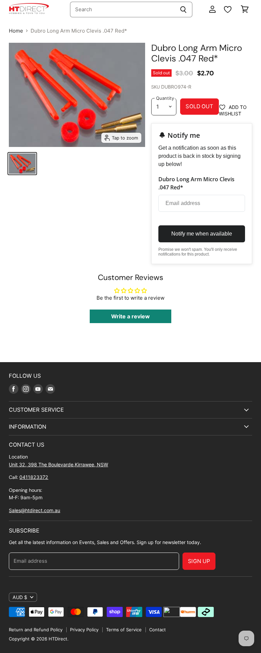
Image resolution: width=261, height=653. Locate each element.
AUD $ (20, 597)
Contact (157, 629)
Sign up (199, 561)
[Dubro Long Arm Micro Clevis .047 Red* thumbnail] (22, 163)
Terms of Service (124, 629)
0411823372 (33, 477)
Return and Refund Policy (36, 629)
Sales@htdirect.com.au (34, 510)
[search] (122, 9)
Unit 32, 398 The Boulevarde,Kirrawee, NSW (58, 464)
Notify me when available (201, 234)
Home (16, 31)
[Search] (183, 9)
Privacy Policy (84, 629)
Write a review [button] (130, 316)
